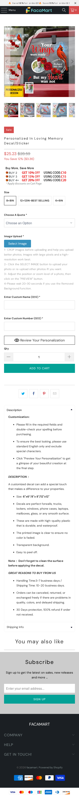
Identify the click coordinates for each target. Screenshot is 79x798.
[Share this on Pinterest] (44, 393)
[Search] (64, 10)
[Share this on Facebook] (33, 393)
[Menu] (2, 10)
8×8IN (10, 200)
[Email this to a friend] (54, 393)
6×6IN (59, 200)
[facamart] (39, 10)
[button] (39, 215)
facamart (32, 767)
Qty (6, 348)
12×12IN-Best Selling (34, 200)
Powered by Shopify (51, 767)
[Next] (72, 61)
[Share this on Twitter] (23, 393)
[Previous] (7, 61)
